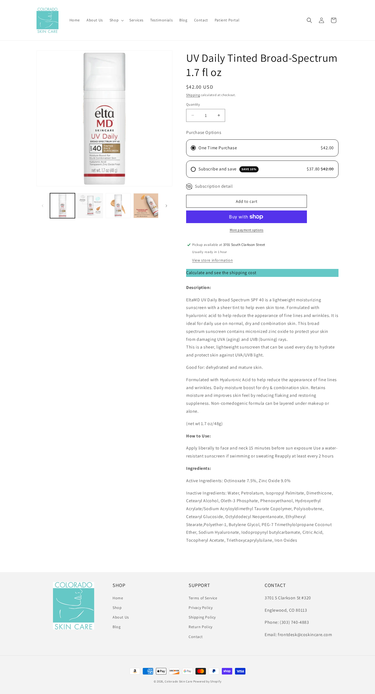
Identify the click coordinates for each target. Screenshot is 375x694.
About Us (121, 617)
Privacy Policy (200, 607)
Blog (117, 626)
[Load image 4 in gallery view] (145, 205)
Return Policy (200, 626)
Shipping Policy (202, 617)
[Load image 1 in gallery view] (62, 205)
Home (118, 597)
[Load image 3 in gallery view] (118, 205)
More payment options (247, 230)
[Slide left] (43, 206)
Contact (196, 636)
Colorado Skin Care (178, 681)
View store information (212, 260)
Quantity (193, 104)
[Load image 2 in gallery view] (90, 205)
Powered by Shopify (207, 681)
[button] (116, 20)
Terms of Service (203, 597)
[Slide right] (166, 206)
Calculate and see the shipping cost (221, 273)
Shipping (193, 95)
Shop (117, 607)
